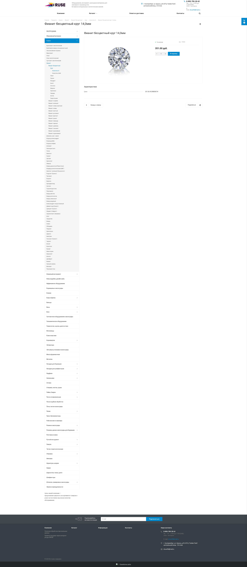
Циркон (49, 234)
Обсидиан (49, 226)
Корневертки (51, 340)
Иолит (48, 244)
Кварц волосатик (52, 196)
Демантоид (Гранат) (52, 206)
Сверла (49, 444)
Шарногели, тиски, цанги (54, 472)
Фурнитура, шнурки (53, 463)
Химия (49, 468)
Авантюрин (50, 251)
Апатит (49, 256)
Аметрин (49, 236)
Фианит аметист (53, 116)
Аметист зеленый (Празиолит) (56, 171)
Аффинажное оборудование (56, 283)
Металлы (49, 359)
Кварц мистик (51, 193)
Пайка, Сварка (51, 392)
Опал (48, 55)
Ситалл (49, 186)
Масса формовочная (53, 354)
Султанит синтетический (54, 60)
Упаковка (49, 454)
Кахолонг (49, 246)
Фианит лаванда (53, 121)
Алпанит (49, 146)
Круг (51, 68)
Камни (49, 40)
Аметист (49, 153)
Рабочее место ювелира (54, 420)
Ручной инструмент (53, 439)
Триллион (53, 90)
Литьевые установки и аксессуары (58, 350)
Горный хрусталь (52, 188)
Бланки (49, 293)
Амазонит (49, 254)
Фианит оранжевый (54, 131)
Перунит (49, 229)
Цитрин (49, 158)
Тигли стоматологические (55, 449)
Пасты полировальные (54, 397)
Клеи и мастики (51, 335)
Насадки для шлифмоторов (55, 368)
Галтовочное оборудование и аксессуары (60, 316)
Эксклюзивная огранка (53, 50)
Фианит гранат (52, 118)
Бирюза (49, 181)
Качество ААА (56, 73)
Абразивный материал (54, 36)
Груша (52, 78)
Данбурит (49, 259)
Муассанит (50, 53)
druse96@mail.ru (169, 549)
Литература (50, 345)
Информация (102, 528)
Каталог (92, 13)
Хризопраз (50, 231)
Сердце (52, 93)
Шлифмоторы (51, 477)
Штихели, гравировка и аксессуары (58, 482)
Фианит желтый (53, 111)
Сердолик (49, 218)
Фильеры (49, 458)
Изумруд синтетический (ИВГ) (55, 168)
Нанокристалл (51, 148)
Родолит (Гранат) (52, 173)
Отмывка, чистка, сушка (54, 387)
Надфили (49, 373)
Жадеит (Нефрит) (52, 211)
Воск (48, 312)
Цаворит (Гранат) (52, 208)
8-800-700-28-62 (193, 1)
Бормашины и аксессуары (55, 288)
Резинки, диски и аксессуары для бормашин (61, 430)
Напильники (50, 378)
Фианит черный (53, 123)
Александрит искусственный (55, 203)
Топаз (48, 151)
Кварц (48, 221)
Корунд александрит (53, 138)
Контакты (180, 13)
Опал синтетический (52, 58)
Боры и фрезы (51, 298)
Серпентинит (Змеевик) (53, 213)
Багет (52, 83)
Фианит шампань (53, 126)
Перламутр (50, 191)
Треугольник (54, 98)
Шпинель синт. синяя (53, 136)
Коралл (49, 178)
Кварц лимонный (52, 198)
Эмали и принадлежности (55, 487)
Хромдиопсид (51, 183)
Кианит (49, 261)
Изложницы (50, 331)
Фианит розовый (53, 113)
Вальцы (49, 302)
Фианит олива (52, 108)
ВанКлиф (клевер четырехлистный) (57, 48)
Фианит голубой (53, 101)
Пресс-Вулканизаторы (54, 416)
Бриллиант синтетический (54, 45)
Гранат (49, 156)
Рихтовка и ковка (52, 435)
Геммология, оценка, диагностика (57, 326)
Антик (52, 96)
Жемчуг (49, 163)
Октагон (52, 85)
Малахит (49, 266)
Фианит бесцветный (54, 65)
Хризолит (49, 161)
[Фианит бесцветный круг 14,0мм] (119, 60)
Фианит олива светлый (55, 106)
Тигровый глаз (51, 269)
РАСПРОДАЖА (51, 31)
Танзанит (49, 176)
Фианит (49, 63)
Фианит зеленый (53, 103)
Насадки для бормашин (54, 364)
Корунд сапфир (51, 143)
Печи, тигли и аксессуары (55, 406)
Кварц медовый (51, 201)
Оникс (48, 223)
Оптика (49, 383)
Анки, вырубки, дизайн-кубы (55, 279)
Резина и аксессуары (53, 425)
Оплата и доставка (136, 13)
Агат (48, 216)
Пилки (48, 411)
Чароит (49, 241)
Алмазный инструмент (54, 274)
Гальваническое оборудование (56, 321)
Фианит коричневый (54, 133)
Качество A (55, 70)
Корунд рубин (51, 141)
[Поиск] (199, 13)
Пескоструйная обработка (55, 402)
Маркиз (52, 88)
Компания (60, 13)
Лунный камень (51, 264)
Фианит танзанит (53, 128)
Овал (51, 75)
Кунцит (49, 249)
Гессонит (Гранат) (52, 239)
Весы (48, 307)
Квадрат (52, 80)
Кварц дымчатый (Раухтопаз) (55, 166)
